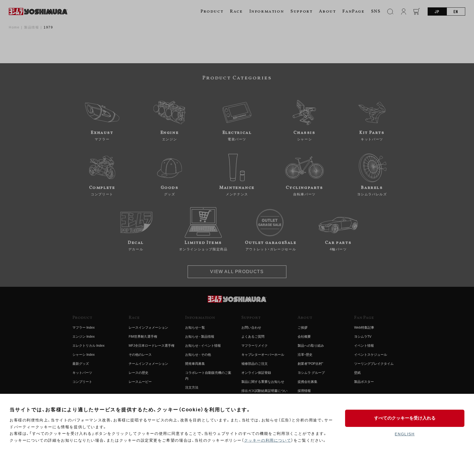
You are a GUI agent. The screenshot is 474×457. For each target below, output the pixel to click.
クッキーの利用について (267, 440)
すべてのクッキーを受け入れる (405, 418)
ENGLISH (404, 434)
